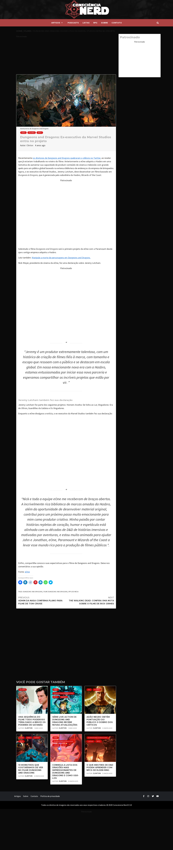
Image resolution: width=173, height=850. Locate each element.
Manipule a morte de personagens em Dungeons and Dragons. (61, 257)
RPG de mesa (74, 591)
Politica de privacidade (50, 796)
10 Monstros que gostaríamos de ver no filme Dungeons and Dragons (30, 769)
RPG (95, 23)
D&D (55, 690)
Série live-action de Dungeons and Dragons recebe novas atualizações (64, 721)
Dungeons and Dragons (33, 591)
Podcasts (73, 23)
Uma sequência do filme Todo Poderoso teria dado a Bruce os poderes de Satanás (32, 721)
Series (63, 697)
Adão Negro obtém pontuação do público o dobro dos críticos (99, 721)
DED (23, 133)
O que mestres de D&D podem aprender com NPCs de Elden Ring (99, 767)
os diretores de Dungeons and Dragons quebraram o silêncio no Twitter (66, 158)
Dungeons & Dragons (63, 693)
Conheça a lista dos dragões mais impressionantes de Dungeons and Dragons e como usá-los (65, 771)
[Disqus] (66, 642)
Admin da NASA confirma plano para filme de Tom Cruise (40, 600)
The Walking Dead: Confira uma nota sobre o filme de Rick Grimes (91, 600)
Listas (86, 23)
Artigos (55, 23)
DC (89, 690)
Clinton (30, 145)
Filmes (31, 133)
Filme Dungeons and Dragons (55, 591)
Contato (117, 23)
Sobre (104, 23)
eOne (27, 571)
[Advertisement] (66, 55)
